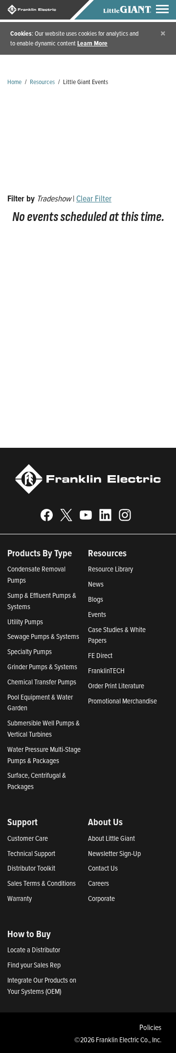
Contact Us (103, 868)
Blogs (95, 599)
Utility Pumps (25, 621)
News (96, 584)
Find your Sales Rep (34, 965)
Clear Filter (93, 198)
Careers (98, 883)
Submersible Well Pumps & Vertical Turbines (43, 728)
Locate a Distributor (33, 949)
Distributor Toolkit (31, 868)
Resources (42, 81)
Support (22, 822)
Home (14, 81)
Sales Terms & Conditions (41, 883)
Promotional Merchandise (122, 701)
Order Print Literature (116, 685)
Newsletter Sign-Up (114, 853)
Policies (150, 1027)
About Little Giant (111, 838)
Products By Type (39, 553)
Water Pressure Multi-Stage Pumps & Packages (44, 755)
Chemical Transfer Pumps (41, 682)
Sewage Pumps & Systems (43, 636)
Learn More (92, 43)
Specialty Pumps (29, 651)
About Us (105, 822)
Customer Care (27, 838)
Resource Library (110, 569)
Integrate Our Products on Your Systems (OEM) (41, 985)
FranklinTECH (106, 670)
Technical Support (31, 853)
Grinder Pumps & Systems (42, 666)
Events (97, 614)
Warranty (19, 898)
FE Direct (100, 655)
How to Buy (29, 934)
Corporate (101, 898)
